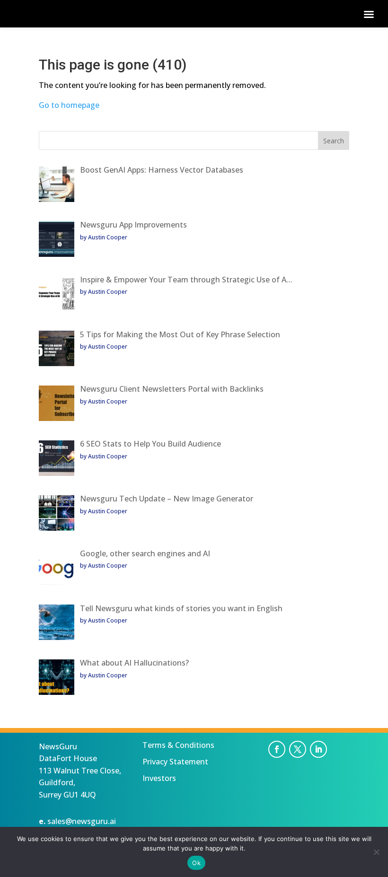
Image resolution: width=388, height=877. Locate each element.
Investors (159, 778)
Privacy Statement (175, 761)
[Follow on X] (297, 749)
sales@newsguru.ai (81, 821)
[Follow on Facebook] (276, 749)
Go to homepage (69, 105)
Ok (196, 863)
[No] (376, 852)
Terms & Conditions (178, 745)
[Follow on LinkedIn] (318, 749)
